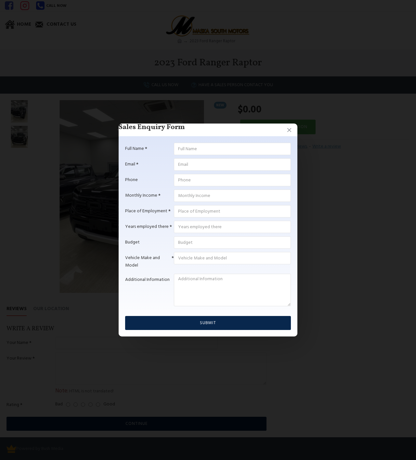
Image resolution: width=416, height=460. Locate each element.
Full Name (134, 148)
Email (130, 164)
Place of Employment (146, 211)
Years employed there (147, 226)
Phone (131, 180)
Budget (132, 242)
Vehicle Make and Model (142, 261)
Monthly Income (141, 195)
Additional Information (147, 279)
